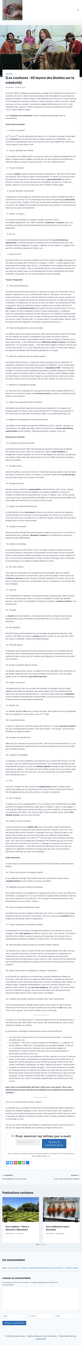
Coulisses (9, 74)
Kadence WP (41, 1339)
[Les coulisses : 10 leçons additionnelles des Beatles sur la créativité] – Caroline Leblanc (42, 1268)
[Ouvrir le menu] (78, 10)
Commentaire (8, 1285)
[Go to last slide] (5, 1220)
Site (58, 1316)
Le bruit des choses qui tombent (67, 1177)
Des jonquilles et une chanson (14, 1177)
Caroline (10, 87)
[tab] (37, 1244)
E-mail (33, 1316)
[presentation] (20, 1209)
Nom (5, 1316)
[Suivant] (76, 1220)
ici (49, 1156)
